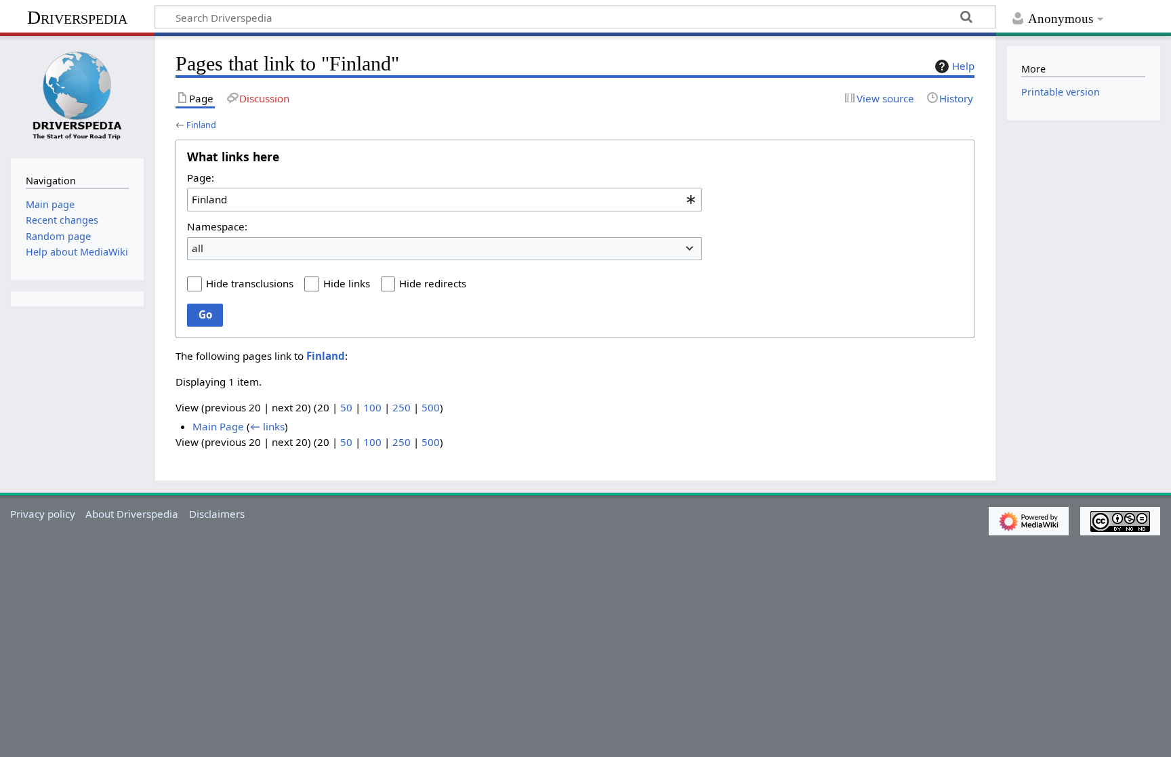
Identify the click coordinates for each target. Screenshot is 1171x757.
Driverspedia (77, 17)
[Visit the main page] (77, 95)
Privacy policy (42, 513)
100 (372, 407)
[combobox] (444, 199)
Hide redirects (432, 283)
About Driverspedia (131, 513)
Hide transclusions (249, 283)
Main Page (218, 426)
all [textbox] (197, 248)
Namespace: (217, 226)
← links (267, 426)
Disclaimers (217, 513)
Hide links (346, 283)
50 (346, 407)
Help (963, 66)
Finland (201, 125)
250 (401, 407)
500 (431, 407)
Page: (200, 177)
